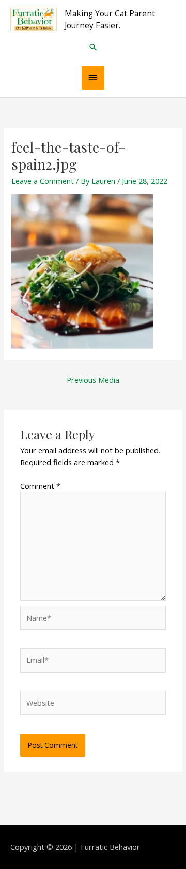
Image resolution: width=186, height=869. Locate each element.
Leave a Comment (42, 181)
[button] (93, 47)
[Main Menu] (93, 78)
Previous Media (93, 379)
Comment (40, 486)
